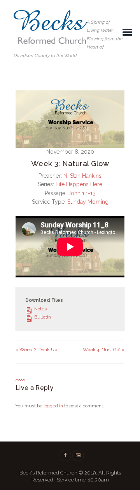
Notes (40, 309)
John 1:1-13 (82, 193)
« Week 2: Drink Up (36, 349)
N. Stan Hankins (82, 176)
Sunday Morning (87, 202)
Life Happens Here (79, 184)
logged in (53, 406)
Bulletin (42, 317)
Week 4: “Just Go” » (103, 349)
